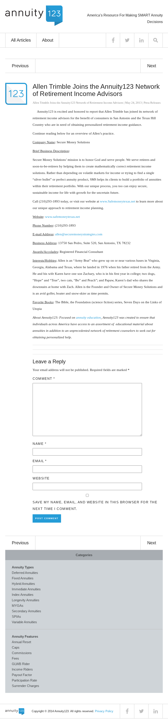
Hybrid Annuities (23, 584)
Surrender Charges (25, 686)
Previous (20, 65)
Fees (15, 658)
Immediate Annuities (26, 589)
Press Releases (152, 102)
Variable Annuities (24, 622)
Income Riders (22, 669)
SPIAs (16, 616)
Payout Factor (22, 675)
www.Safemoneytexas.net (117, 201)
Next (151, 65)
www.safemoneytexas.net (62, 216)
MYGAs (17, 605)
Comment (44, 378)
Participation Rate (24, 680)
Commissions (22, 653)
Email (40, 461)
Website (41, 478)
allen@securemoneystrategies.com (78, 234)
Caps (15, 647)
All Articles (21, 40)
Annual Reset (21, 642)
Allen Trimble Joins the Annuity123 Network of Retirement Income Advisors (96, 90)
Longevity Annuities (25, 600)
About (47, 40)
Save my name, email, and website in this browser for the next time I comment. (95, 505)
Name (39, 443)
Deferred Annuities (25, 573)
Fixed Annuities (22, 578)
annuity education (88, 317)
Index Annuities (22, 594)
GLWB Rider (21, 664)
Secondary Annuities (26, 611)
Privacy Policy (104, 711)
